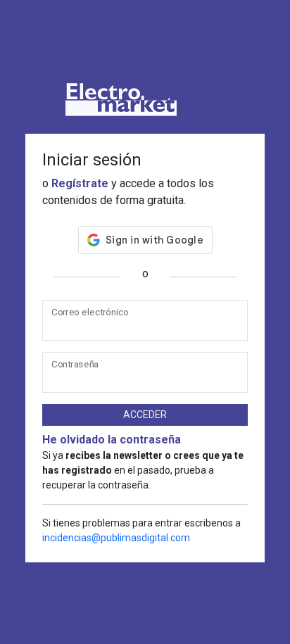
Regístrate (79, 183)
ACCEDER (145, 414)
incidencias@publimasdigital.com (116, 537)
